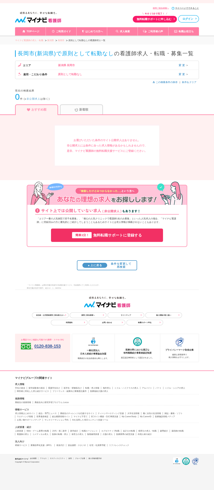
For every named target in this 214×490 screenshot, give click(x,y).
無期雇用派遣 (93, 434)
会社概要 (33, 458)
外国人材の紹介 (145, 434)
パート (158, 388)
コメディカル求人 (40, 434)
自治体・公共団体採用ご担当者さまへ (50, 315)
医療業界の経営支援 (125, 434)
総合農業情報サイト (61, 416)
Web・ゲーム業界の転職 (38, 431)
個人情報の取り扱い (163, 315)
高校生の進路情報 (23, 402)
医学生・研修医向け (73, 388)
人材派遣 (19, 431)
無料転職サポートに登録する (108, 235)
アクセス (43, 458)
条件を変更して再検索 (109, 265)
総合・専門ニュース (48, 413)
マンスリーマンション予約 (56, 420)
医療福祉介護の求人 (99, 391)
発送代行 (60, 445)
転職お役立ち (186, 31)
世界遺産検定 (42, 416)
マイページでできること (187, 8)
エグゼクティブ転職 (110, 431)
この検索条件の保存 (166, 82)
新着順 (83, 109)
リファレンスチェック (119, 445)
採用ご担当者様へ (161, 8)
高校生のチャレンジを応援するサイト (77, 413)
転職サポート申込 (144, 322)
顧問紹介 (164, 431)
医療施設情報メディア (165, 416)
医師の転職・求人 (60, 434)
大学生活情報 (133, 413)
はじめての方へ (94, 31)
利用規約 (69, 322)
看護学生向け (54, 388)
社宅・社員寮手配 (97, 445)
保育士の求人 (78, 434)
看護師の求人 (23, 434)
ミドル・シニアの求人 (175, 388)
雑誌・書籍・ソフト (174, 413)
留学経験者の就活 (37, 388)
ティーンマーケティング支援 (111, 413)
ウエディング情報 (25, 416)
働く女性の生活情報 (152, 413)
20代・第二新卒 (59, 431)
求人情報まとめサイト (25, 413)
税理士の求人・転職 (147, 431)
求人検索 (125, 31)
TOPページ (33, 31)
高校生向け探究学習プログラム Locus (52, 402)
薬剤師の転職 (178, 431)
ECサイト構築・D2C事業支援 (104, 416)
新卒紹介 (74, 431)
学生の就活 (20, 388)
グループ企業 (80, 458)
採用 (70, 458)
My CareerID (145, 416)
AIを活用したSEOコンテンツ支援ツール (90, 420)
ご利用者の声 (155, 31)
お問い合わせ (107, 322)
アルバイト (147, 388)
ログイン (188, 18)
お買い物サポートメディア (29, 420)
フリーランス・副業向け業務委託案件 (69, 391)
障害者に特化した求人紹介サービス (33, 391)
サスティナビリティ (57, 458)
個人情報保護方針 (95, 458)
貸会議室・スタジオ (77, 445)
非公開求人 (33, 98)
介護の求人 (108, 434)
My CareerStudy (129, 416)
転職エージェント (90, 431)
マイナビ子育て (81, 416)
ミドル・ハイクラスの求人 (126, 388)
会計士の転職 (129, 431)
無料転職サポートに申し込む (154, 19)
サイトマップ (126, 315)
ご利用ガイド (63, 31)
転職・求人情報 (92, 388)
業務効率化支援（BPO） (42, 445)
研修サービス (21, 445)
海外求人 (107, 388)
